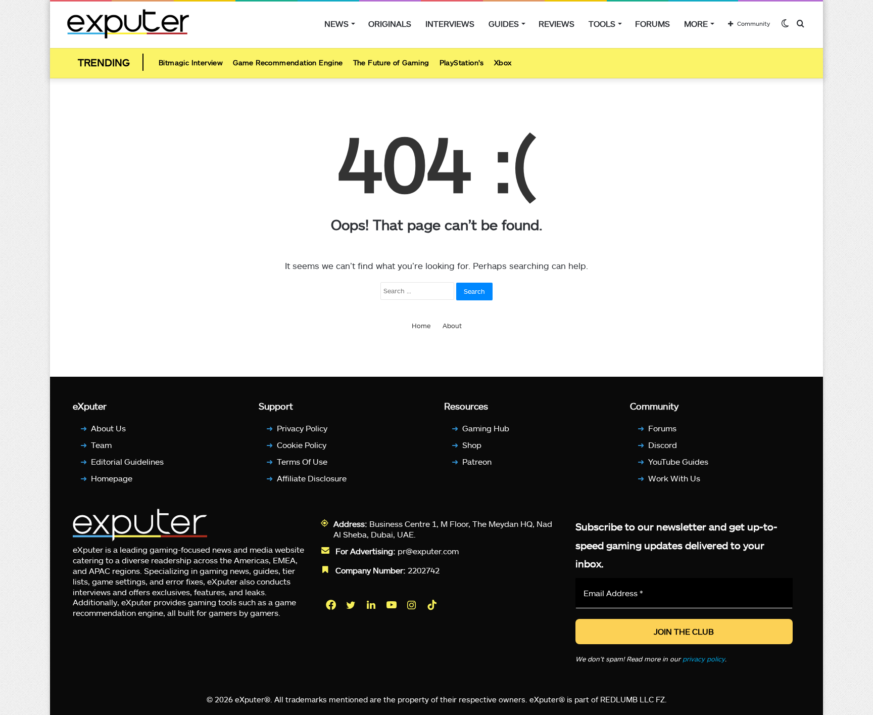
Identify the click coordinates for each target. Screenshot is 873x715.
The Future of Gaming (391, 62)
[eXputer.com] (128, 23)
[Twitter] (352, 605)
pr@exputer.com (428, 551)
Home (421, 326)
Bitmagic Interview (191, 62)
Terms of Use (302, 461)
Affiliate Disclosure (312, 478)
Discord (662, 445)
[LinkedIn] (372, 605)
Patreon (477, 461)
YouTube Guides (678, 461)
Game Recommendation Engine (288, 62)
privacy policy (704, 659)
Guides (504, 23)
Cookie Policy (301, 445)
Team (101, 445)
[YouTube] (392, 605)
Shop (471, 445)
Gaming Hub (485, 428)
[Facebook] (332, 605)
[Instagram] (413, 605)
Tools (602, 23)
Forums (652, 23)
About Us (108, 428)
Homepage (111, 478)
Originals (389, 23)
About (452, 326)
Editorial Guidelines (127, 461)
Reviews (556, 23)
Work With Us (674, 478)
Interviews (449, 23)
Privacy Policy (302, 428)
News (336, 23)
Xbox (503, 62)
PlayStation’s (462, 62)
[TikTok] (433, 605)
